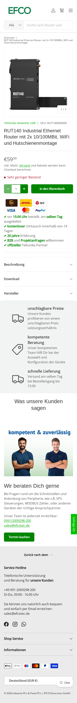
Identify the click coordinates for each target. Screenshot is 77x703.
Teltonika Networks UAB (20, 123)
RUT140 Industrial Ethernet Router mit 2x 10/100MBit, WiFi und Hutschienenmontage (38, 41)
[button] (62, 10)
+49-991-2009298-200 (19, 590)
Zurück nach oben (36, 555)
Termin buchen (19, 537)
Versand (24, 165)
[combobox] (38, 25)
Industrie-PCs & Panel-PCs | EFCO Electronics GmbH (41, 693)
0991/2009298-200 (17, 521)
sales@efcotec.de (17, 525)
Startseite (9, 38)
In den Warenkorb (52, 189)
